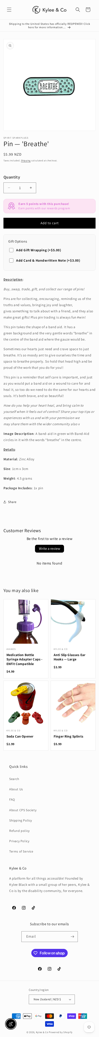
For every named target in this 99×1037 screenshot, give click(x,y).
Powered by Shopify (61, 1032)
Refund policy (19, 831)
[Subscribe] (72, 936)
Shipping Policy (20, 820)
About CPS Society (22, 810)
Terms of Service (21, 851)
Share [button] (12, 502)
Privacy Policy (19, 841)
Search (14, 779)
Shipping (26, 160)
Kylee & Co (42, 1032)
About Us (16, 789)
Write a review (49, 548)
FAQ (12, 799)
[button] (9, 10)
